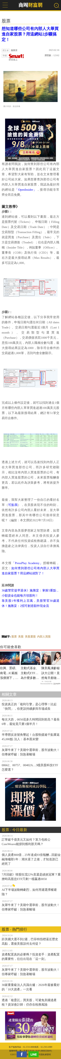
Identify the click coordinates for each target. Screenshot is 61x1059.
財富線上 (13, 59)
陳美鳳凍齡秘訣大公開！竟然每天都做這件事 (50, 673)
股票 (14, 636)
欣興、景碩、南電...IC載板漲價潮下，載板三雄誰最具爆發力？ (9, 673)
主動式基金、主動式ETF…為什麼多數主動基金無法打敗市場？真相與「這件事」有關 (30, 673)
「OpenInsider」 (26, 189)
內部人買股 (44, 636)
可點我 (13, 505)
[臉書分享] (22, 1054)
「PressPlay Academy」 (27, 563)
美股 (21, 636)
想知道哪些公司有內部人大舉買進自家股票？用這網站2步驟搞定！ (30, 34)
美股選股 (30, 636)
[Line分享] (34, 1054)
